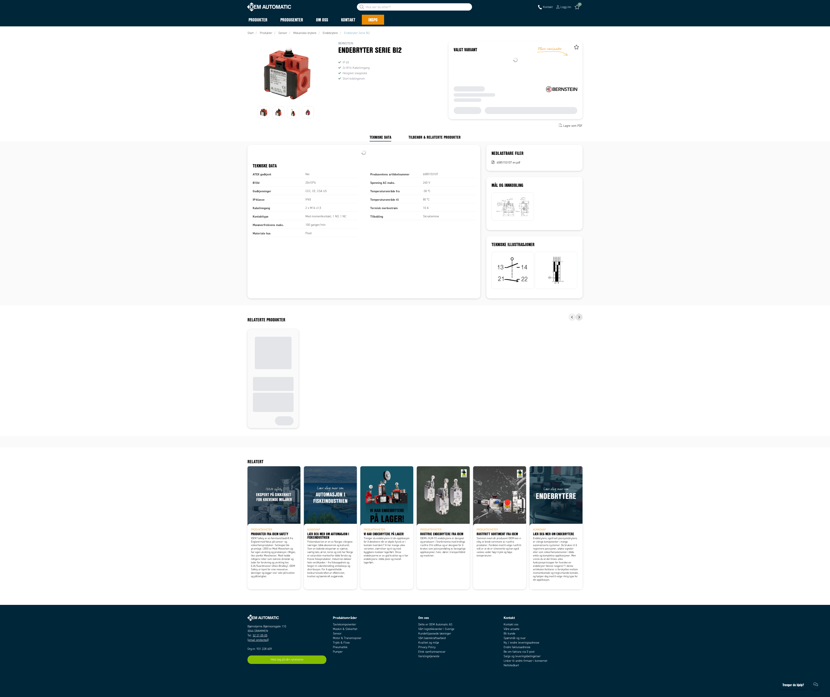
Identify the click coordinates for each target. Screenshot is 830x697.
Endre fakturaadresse (517, 647)
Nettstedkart (511, 665)
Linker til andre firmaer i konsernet (525, 661)
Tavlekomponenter (344, 624)
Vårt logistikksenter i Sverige (436, 629)
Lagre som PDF (573, 126)
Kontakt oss (511, 624)
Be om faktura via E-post (519, 652)
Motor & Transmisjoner (347, 638)
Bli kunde (509, 633)
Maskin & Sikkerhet (345, 629)
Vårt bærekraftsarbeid (432, 638)
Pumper (338, 652)
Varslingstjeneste (428, 656)
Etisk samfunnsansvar (431, 652)
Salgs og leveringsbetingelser (522, 656)
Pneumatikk (340, 647)
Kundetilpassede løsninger (434, 633)
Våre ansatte (511, 629)
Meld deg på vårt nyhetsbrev (287, 659)
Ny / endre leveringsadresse (521, 642)
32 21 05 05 (260, 635)
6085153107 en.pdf (508, 162)
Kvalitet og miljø (428, 642)
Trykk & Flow (341, 642)
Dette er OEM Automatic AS (435, 624)
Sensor (337, 633)
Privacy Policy (427, 647)
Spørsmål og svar (515, 638)
